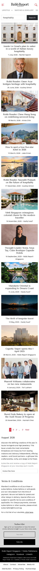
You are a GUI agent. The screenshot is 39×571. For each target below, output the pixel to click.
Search (32, 17)
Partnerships (31, 569)
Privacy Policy (18, 569)
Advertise (21, 564)
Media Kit (30, 564)
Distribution (6, 569)
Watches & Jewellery (24, 10)
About (5, 564)
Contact (13, 564)
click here (29, 512)
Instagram (11, 554)
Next (27, 430)
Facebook (20, 554)
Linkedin (29, 554)
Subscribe (19, 542)
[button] (3, 5)
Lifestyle (6, 10)
